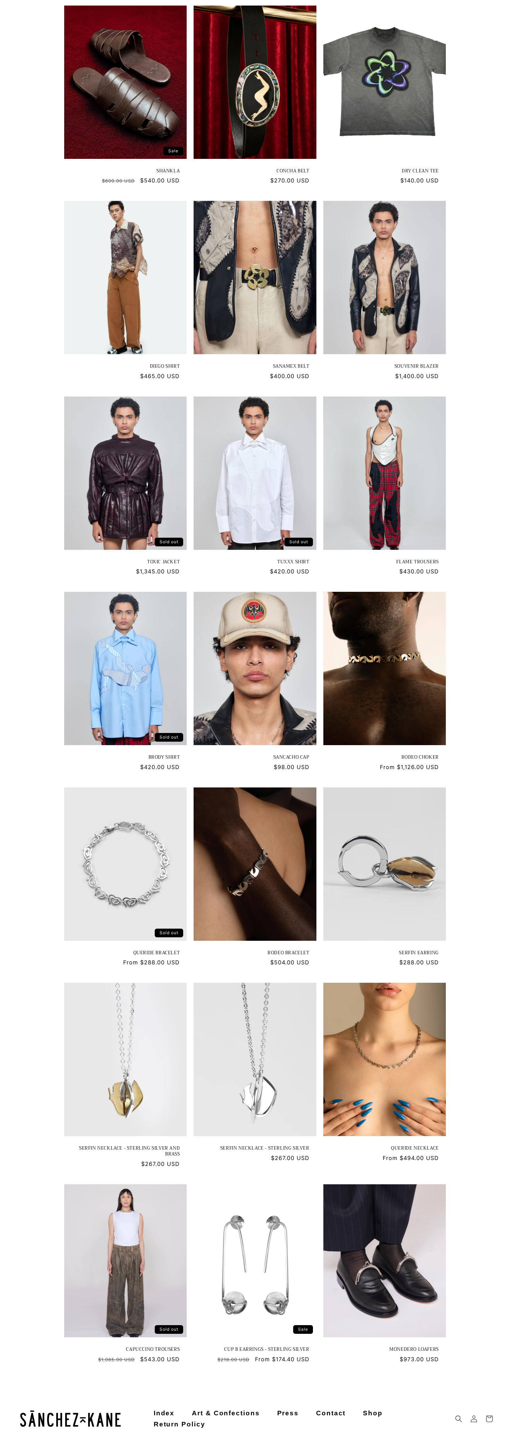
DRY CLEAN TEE (420, 171)
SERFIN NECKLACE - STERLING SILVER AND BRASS (129, 1151)
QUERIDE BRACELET (156, 953)
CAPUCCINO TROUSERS (153, 1350)
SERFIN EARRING (419, 953)
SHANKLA (168, 171)
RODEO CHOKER (420, 757)
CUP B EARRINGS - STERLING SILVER (266, 1350)
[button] (458, 1418)
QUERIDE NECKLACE (415, 1148)
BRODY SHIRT (164, 757)
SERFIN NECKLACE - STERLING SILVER (264, 1148)
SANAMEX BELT (291, 366)
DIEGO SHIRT (165, 366)
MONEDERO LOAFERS (414, 1350)
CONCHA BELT (293, 171)
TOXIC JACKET (163, 562)
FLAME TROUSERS (417, 562)
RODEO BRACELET (288, 953)
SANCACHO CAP (291, 757)
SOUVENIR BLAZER (416, 366)
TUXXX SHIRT (293, 562)
